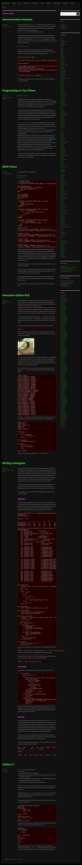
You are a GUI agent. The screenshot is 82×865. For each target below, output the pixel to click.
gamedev (63, 112)
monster (62, 153)
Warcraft (63, 243)
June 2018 (63, 407)
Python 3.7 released (22, 769)
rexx (11, 173)
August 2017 (63, 421)
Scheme (26, 3)
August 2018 (63, 404)
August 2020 (63, 372)
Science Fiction (64, 206)
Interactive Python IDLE (16, 295)
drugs (62, 89)
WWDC (62, 252)
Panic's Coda (21, 122)
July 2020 (63, 373)
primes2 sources (21, 177)
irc (61, 129)
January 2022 (63, 349)
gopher (62, 118)
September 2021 (64, 354)
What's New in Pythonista (23, 95)
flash (62, 106)
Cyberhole (56, 3)
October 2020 (63, 369)
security (62, 208)
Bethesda (63, 56)
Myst (62, 164)
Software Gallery (70, 283)
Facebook (63, 101)
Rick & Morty (63, 197)
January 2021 (63, 365)
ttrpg (62, 231)
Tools (42, 3)
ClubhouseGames (64, 64)
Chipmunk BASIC (38, 130)
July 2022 (63, 341)
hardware (63, 120)
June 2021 (63, 358)
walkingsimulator (64, 241)
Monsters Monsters (64, 155)
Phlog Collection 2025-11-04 (66, 271)
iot (61, 128)
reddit (62, 193)
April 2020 (63, 377)
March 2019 (63, 395)
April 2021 (63, 361)
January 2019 (63, 398)
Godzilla (62, 116)
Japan (62, 132)
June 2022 (63, 342)
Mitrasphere (63, 152)
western (62, 247)
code (3, 26)
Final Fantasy (63, 105)
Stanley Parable (64, 213)
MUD (62, 162)
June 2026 (63, 295)
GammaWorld (63, 113)
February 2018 (64, 413)
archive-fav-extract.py (23, 46)
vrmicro (62, 240)
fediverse (63, 103)
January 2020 (63, 381)
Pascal (62, 176)
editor (62, 94)
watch (62, 245)
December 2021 (64, 350)
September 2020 (64, 371)
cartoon (62, 63)
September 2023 (64, 322)
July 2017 (63, 422)
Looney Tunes (63, 143)
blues (62, 60)
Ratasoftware (63, 282)
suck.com (63, 221)
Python (6, 26)
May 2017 (63, 425)
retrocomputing (64, 194)
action (62, 40)
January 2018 (63, 414)
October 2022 (63, 337)
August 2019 (63, 388)
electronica (63, 97)
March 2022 (63, 346)
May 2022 (63, 344)
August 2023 (63, 323)
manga (62, 144)
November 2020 (64, 368)
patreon (62, 178)
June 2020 (63, 375)
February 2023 (64, 331)
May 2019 (63, 392)
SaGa (62, 202)
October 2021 (63, 353)
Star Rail (63, 216)
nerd (10, 302)
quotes (62, 189)
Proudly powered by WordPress (16, 859)
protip (62, 186)
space (62, 212)
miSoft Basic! (22, 140)
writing (62, 251)
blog (62, 59)
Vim (62, 237)
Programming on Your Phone (18, 90)
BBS (3, 470)
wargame (63, 244)
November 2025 (64, 299)
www (9, 26)
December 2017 (64, 415)
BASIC (6, 97)
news (62, 168)
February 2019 (64, 396)
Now (72, 3)
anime (62, 43)
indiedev (63, 125)
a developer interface (37, 39)
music (62, 163)
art (61, 47)
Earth (62, 91)
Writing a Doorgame (13, 463)
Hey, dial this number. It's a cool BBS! (68, 267)
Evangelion (63, 99)
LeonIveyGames (64, 280)
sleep (62, 209)
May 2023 (63, 327)
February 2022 (64, 348)
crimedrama (63, 71)
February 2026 (64, 298)
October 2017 (63, 418)
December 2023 (64, 318)
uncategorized (64, 233)
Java (62, 133)
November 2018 (64, 400)
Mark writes (6, 3)
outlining (63, 174)
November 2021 (64, 352)
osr (62, 172)
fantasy (62, 102)
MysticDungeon (10, 470)
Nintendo (63, 170)
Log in (62, 24)
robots (62, 199)
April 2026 (63, 296)
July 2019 (63, 390)
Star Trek (63, 217)
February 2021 (63, 364)
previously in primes (22, 175)
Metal (62, 147)
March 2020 (63, 379)
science (62, 205)
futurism (63, 110)
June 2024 (63, 311)
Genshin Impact (64, 114)
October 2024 (63, 308)
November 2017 (64, 417)
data (62, 76)
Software (35, 3)
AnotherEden (63, 44)
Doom (62, 83)
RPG (19, 3)
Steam (62, 220)
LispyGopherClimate (65, 141)
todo (62, 228)
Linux (62, 140)
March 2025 (63, 306)
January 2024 (63, 317)
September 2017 (64, 419)
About (4, 7)
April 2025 (63, 304)
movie (62, 156)
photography (63, 183)
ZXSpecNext (63, 256)
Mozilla (62, 158)
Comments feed (64, 27)
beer (62, 55)
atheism (62, 49)
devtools (10, 97)
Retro (48, 3)
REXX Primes (9, 166)
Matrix (62, 145)
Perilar (62, 179)
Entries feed (63, 25)
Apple (3, 97)
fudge (62, 109)
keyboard (63, 137)
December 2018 (64, 399)
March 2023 (63, 330)
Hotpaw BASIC (21, 130)
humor (62, 122)
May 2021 (63, 360)
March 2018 (63, 411)
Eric (23, 306)
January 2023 (63, 333)
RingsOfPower (64, 198)
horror (62, 121)
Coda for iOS (28, 122)
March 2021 (63, 363)
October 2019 (63, 386)
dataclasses (31, 793)
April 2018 (63, 410)
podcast (62, 185)
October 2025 (63, 300)
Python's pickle (51, 720)
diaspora (63, 80)
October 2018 (63, 402)
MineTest (63, 151)
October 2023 (63, 321)
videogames (63, 236)
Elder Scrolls (63, 95)
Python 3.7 (8, 764)
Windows (63, 248)
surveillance (63, 224)
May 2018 (63, 409)
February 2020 (64, 380)
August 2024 (63, 310)
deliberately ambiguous (65, 78)
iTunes (62, 130)
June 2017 (63, 423)
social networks (64, 210)
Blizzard (62, 57)
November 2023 (64, 319)
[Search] (77, 13)
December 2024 (64, 307)
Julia (6, 173)
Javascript (63, 135)
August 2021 (63, 356)
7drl (62, 37)
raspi (62, 190)
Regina (31, 264)
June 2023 (63, 326)
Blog (13, 3)
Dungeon (63, 90)
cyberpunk (63, 75)
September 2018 (64, 403)
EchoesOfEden (64, 93)
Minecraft (63, 149)
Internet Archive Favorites (17, 19)
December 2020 (64, 367)
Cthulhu (62, 72)
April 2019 (63, 394)
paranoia (63, 175)
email (62, 98)
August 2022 (63, 340)
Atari (62, 48)
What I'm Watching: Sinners (66, 268)
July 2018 (63, 406)
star (62, 214)
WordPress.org (64, 28)
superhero (63, 222)
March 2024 (63, 314)
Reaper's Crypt (64, 191)
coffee (62, 67)
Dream (62, 86)
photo (62, 182)
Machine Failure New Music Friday (67, 270)
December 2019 (64, 383)
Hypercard (63, 124)
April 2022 (63, 345)
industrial (63, 126)
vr (61, 239)
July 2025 (63, 303)
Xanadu (62, 255)
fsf (61, 107)
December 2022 (64, 334)
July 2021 (63, 357)
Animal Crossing (64, 41)
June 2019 (63, 391)
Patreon (65, 3)
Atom (62, 51)
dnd (62, 82)
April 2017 (63, 426)
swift (62, 225)
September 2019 (64, 387)
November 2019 (64, 384)
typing (36, 800)
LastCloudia (63, 139)
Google (62, 117)
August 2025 (63, 302)
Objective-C (63, 171)
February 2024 (64, 315)
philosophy (63, 181)
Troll (62, 229)
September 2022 (64, 338)
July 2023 (63, 325)
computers (63, 70)
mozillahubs (63, 159)
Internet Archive (32, 24)
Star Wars (63, 218)
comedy (62, 68)
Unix (62, 235)
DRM (62, 87)
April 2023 (63, 329)
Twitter (62, 232)
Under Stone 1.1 (64, 266)
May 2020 (63, 376)
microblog (63, 148)
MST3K (62, 160)
